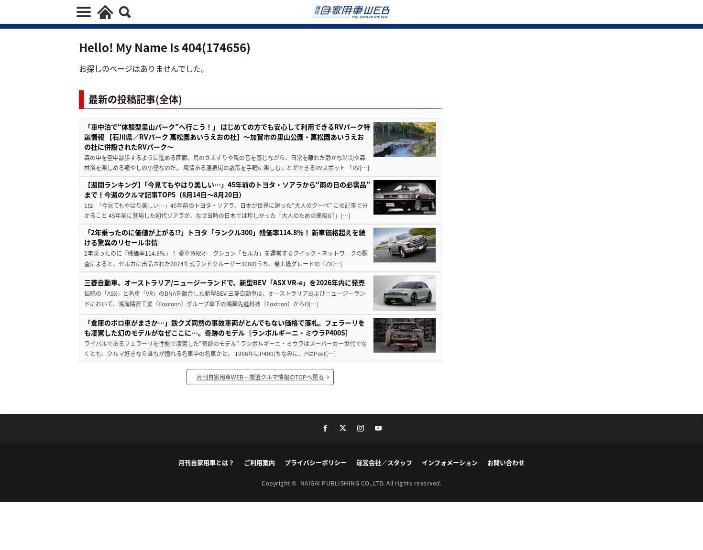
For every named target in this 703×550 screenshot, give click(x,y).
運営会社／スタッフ (384, 462)
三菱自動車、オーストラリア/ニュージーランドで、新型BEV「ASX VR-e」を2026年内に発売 (224, 282)
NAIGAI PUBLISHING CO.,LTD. (343, 483)
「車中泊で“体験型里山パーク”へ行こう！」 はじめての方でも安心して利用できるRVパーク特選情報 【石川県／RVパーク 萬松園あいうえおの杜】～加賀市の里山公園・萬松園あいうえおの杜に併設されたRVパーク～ (227, 136)
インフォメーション (450, 462)
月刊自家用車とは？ (206, 462)
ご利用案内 (259, 462)
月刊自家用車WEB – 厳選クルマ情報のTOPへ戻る (260, 377)
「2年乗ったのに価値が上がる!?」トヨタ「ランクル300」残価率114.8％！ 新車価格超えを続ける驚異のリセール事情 (224, 237)
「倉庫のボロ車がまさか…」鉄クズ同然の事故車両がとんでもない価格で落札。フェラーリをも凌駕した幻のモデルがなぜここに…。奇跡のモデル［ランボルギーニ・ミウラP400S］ (224, 327)
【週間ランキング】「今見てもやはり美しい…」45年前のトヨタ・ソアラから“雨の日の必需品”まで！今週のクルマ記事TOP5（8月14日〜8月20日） (227, 189)
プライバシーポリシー (316, 462)
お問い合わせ (506, 462)
